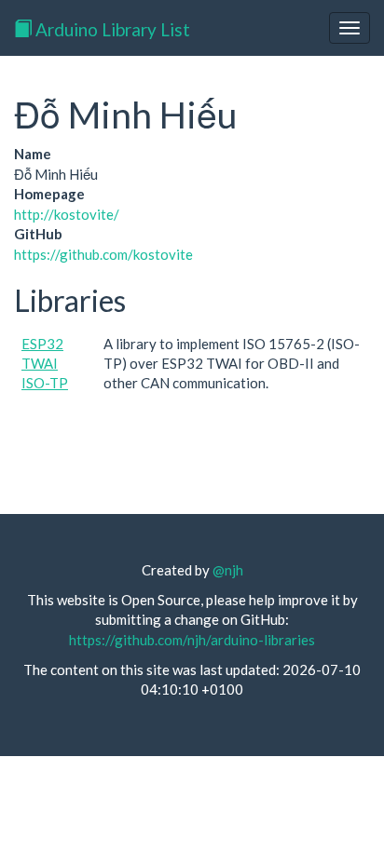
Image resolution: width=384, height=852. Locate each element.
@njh (228, 569)
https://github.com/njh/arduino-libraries (192, 639)
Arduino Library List (111, 29)
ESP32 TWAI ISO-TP (44, 363)
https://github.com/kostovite (103, 254)
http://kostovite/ (66, 214)
